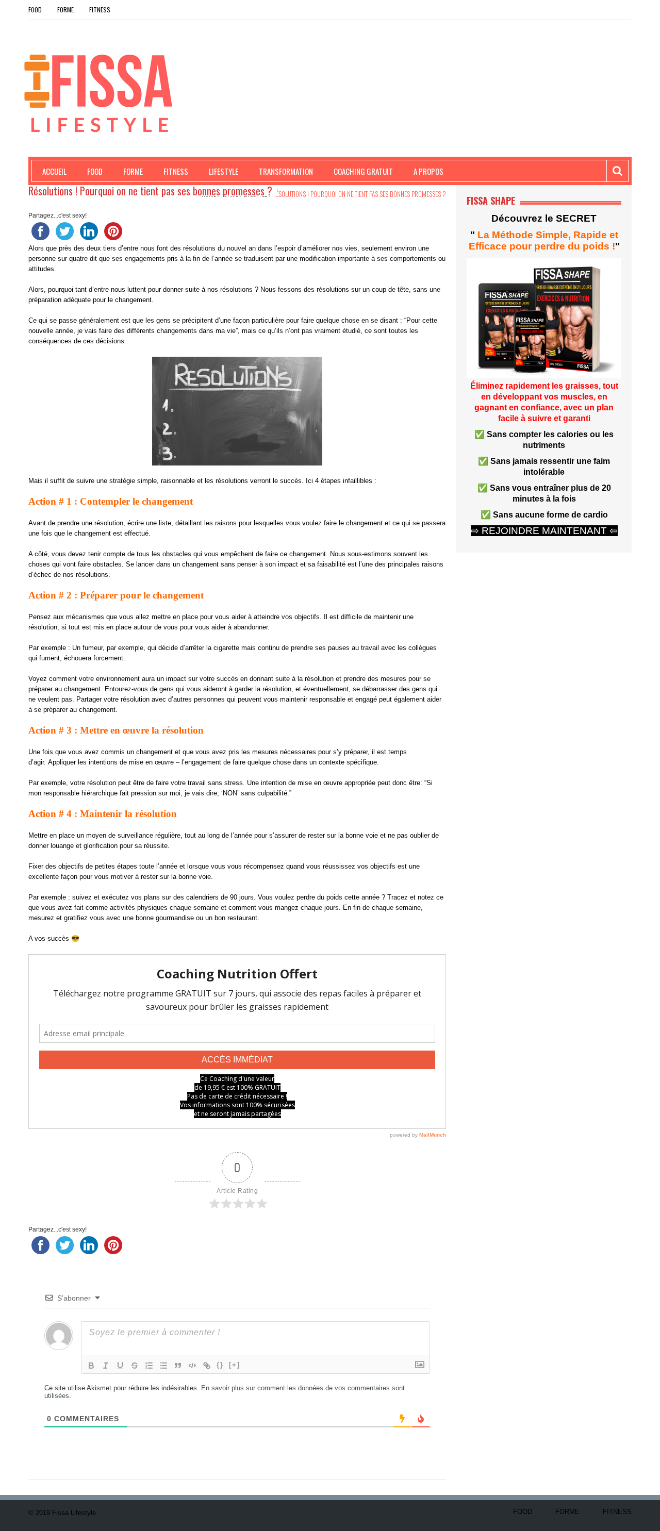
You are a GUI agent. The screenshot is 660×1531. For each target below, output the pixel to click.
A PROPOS (428, 171)
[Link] (207, 1365)
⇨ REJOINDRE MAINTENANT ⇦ (544, 530)
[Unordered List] (163, 1365)
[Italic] (105, 1365)
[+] (234, 1365)
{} (220, 1365)
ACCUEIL (54, 171)
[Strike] (134, 1365)
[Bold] (91, 1365)
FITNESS (99, 9)
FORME (65, 9)
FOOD (35, 9)
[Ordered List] (149, 1365)
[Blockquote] (178, 1365)
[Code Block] (192, 1365)
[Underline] (120, 1365)
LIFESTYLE (223, 171)
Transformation (286, 171)
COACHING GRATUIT (363, 171)
